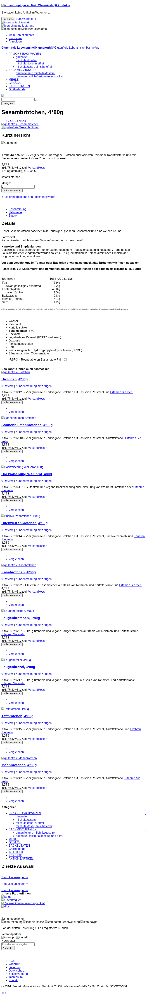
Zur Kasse (15, 38)
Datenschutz (17, 970)
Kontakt (13, 980)
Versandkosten (37, 167)
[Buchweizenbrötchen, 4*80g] (20, 516)
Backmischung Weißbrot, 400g (26, 474)
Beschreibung (17, 209)
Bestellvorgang (18, 973)
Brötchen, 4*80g (14, 379)
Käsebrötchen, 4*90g (18, 572)
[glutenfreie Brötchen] (15, 372)
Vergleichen (16, 411)
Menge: (6, 183)
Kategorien (8, 103)
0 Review (7, 386)
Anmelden (15, 41)
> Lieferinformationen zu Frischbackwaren (28, 196)
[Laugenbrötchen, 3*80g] (17, 610)
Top (3, 992)
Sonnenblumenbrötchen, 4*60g (27, 425)
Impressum (16, 977)
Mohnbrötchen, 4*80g (19, 765)
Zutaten (13, 215)
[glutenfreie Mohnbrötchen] (19, 758)
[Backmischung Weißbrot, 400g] (22, 467)
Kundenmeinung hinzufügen (34, 386)
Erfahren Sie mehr (121, 392)
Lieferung (15, 967)
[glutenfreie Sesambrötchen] (20, 124)
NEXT (23, 120)
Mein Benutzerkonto (21, 35)
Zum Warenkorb (26, 18)
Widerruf (14, 964)
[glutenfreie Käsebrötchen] (18, 565)
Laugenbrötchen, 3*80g (20, 618)
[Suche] (36, 100)
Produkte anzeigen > (14, 877)
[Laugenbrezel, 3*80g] (16, 660)
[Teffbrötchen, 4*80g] (15, 709)
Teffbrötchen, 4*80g (17, 716)
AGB (12, 960)
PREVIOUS (8, 120)
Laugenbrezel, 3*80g (18, 667)
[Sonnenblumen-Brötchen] (18, 417)
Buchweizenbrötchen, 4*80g (24, 523)
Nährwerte (15, 212)
